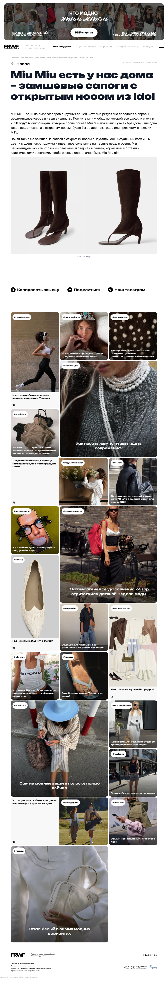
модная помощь (128, 46)
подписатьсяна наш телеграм (34, 46)
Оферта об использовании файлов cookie (25, 971)
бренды (148, 46)
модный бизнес (86, 46)
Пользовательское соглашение (22, 966)
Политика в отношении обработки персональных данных (31, 968)
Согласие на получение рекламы (22, 963)
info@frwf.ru (150, 955)
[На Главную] (11, 47)
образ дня (106, 46)
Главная (15, 58)
